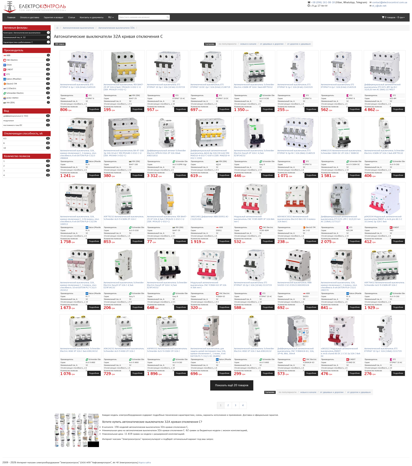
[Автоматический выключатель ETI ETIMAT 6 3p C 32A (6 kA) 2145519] (80, 67)
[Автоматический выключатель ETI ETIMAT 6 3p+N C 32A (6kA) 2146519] (297, 133)
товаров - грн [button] (394, 17)
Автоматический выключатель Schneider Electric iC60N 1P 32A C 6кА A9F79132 (384, 151)
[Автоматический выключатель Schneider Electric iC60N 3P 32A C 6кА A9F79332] (254, 67)
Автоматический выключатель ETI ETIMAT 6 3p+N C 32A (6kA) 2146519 (296, 151)
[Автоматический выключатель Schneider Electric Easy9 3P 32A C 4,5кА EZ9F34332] (167, 265)
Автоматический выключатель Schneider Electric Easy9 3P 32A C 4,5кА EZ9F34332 (167, 285)
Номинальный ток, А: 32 (14, 37)
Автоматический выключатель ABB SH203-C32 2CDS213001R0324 (294, 283)
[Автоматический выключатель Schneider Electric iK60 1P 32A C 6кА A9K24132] (254, 331)
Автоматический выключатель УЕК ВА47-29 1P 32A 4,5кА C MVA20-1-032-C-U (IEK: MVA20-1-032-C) (167, 219)
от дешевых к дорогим (271, 43)
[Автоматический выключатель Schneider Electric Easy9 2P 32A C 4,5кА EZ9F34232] (254, 133)
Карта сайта (145, 462)
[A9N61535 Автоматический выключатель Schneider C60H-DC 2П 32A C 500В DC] (341, 133)
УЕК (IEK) (10, 102)
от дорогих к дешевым (299, 43)
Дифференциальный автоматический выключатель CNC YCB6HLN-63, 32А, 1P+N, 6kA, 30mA (295, 351)
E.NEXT (9, 69)
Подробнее (94, 109)
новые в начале (248, 43)
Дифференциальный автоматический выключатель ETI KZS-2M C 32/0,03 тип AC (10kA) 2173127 (340, 219)
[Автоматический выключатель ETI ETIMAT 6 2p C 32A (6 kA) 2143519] (341, 67)
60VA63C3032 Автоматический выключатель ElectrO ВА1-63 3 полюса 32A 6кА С (296, 219)
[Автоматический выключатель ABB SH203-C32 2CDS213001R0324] (297, 265)
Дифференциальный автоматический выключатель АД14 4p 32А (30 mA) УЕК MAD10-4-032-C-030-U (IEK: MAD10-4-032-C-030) (210, 154)
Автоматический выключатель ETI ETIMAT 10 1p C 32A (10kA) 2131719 (383, 349)
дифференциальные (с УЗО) (15, 116)
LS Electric (11, 88)
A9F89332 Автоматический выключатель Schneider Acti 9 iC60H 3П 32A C (167, 349)
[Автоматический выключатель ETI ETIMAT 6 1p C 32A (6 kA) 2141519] (297, 67)
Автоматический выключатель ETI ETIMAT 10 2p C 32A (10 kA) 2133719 (253, 283)
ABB (8, 55)
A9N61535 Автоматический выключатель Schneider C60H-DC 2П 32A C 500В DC (341, 151)
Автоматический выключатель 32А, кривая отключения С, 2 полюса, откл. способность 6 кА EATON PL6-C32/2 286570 (339, 286)
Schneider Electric (15, 93)
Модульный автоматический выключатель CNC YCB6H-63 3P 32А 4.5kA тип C (208, 285)
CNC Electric (12, 60)
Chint (9, 65)
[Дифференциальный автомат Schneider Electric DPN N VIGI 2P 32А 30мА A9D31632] (167, 133)
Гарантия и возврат (53, 17)
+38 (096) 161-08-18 (323, 2)
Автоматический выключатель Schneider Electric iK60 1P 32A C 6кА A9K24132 (254, 349)
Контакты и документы (91, 17)
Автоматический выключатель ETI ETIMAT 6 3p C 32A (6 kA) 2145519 (77, 85)
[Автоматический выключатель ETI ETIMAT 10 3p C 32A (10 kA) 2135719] (167, 67)
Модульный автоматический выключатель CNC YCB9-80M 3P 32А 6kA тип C (254, 219)
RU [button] (110, 17)
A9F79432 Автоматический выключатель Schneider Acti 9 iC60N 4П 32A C (384, 283)
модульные (8, 120)
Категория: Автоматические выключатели (21, 32)
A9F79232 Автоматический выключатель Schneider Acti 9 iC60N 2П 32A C (124, 217)
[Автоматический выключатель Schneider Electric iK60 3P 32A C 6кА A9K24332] (80, 331)
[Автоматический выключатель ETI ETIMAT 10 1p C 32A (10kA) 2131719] (384, 331)
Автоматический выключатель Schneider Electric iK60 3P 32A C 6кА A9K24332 (80, 349)
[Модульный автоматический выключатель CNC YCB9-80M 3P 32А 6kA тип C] (254, 199)
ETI (8, 74)
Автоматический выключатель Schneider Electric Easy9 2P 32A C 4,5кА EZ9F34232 (254, 153)
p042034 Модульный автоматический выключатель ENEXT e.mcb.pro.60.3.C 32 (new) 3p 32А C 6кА (383, 219)
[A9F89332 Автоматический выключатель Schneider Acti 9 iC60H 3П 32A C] (167, 331)
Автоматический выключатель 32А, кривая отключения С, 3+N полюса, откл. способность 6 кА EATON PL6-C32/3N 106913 (79, 220)
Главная (11, 17)
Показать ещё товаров (231, 385)
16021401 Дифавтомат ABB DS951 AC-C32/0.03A (210, 217)
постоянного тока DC (12, 125)
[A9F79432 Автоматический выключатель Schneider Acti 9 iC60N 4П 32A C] (384, 265)
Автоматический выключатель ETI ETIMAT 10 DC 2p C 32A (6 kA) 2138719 (210, 85)
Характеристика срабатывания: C (18, 42)
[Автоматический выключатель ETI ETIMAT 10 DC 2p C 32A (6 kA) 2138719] (211, 67)
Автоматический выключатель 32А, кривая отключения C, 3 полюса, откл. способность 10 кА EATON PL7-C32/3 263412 (78, 286)
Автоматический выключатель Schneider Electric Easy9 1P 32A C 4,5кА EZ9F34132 (124, 285)
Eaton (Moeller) (13, 79)
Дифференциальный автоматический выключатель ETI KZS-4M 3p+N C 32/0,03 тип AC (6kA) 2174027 (382, 87)
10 (4, 148)
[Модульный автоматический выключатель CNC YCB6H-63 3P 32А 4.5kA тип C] (211, 265)
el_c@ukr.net (379, 5)
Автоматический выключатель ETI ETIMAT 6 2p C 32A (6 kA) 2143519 (338, 85)
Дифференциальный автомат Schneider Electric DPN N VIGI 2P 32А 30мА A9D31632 (166, 153)
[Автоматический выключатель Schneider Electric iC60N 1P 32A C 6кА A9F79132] (384, 133)
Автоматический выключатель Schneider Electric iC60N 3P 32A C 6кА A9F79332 (254, 85)
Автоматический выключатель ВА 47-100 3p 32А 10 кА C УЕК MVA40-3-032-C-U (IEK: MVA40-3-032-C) (124, 153)
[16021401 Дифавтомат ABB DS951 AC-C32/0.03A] (211, 199)
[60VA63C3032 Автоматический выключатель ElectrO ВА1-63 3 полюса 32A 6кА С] (297, 199)
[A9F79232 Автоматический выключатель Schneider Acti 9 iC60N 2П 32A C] (124, 199)
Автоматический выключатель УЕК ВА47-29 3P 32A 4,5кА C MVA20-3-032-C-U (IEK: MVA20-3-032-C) (123, 87)
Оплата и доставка (29, 17)
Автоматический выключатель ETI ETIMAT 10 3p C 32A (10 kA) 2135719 (166, 85)
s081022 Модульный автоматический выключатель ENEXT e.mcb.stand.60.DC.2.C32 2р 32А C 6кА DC (340, 352)
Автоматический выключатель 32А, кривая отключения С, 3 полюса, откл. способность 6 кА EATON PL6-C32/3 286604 (78, 154)
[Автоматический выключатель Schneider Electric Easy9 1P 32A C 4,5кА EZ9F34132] (124, 265)
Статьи (71, 17)
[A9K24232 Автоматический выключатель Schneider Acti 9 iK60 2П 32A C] (124, 331)
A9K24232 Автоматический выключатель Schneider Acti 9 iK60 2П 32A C (124, 349)
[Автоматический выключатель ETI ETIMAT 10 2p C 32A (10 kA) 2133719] (254, 265)
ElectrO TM (11, 84)
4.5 (4, 138)
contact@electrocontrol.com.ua (389, 2)
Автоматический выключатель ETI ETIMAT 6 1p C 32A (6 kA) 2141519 (295, 85)
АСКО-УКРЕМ (12, 98)
